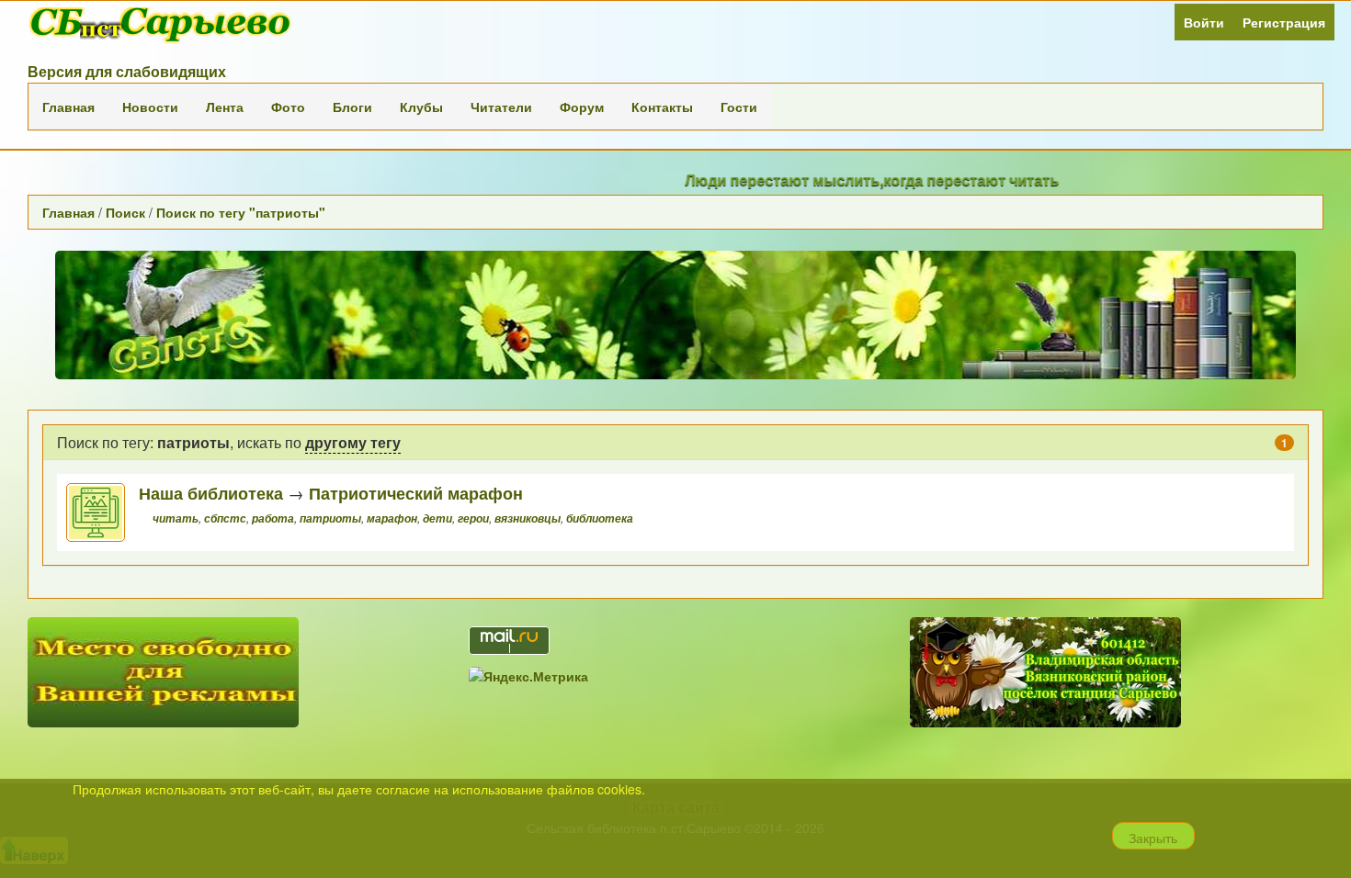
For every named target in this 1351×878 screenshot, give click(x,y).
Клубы (421, 106)
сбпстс (225, 518)
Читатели (501, 106)
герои (473, 518)
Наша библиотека (211, 492)
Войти (1204, 22)
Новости (150, 106)
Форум (582, 106)
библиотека (599, 518)
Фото (288, 106)
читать (176, 518)
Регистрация (1284, 22)
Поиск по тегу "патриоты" (240, 212)
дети (437, 518)
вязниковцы (527, 518)
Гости (739, 106)
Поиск (125, 212)
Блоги (352, 106)
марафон (392, 518)
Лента (225, 106)
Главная (68, 106)
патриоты (330, 518)
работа (273, 518)
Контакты (662, 106)
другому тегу (353, 442)
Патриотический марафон (416, 492)
